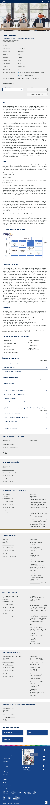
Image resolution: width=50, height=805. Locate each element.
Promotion (4, 753)
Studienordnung (7, 340)
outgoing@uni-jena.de (10, 717)
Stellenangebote (6, 758)
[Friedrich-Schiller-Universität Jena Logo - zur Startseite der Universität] (5, 1)
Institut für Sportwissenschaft (26, 75)
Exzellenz (4, 769)
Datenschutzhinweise (38, 583)
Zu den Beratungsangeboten (9, 556)
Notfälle (4, 782)
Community (5, 774)
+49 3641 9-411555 (9, 550)
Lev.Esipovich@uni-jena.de (11, 447)
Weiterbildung (5, 761)
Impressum (4, 803)
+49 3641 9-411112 (9, 670)
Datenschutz (10, 803)
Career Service (7, 739)
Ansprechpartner (35, 78)
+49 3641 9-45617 (9, 475)
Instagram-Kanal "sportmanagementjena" (37, 348)
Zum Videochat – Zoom (35, 575)
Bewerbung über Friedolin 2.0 (11, 352)
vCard (6, 453)
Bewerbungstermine (35, 345)
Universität (5, 766)
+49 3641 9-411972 (9, 507)
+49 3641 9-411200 (9, 607)
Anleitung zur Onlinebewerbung (33, 341)
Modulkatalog (8, 346)
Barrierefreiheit (16, 803)
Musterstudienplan (9, 349)
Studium (4, 750)
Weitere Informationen (8, 481)
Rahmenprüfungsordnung (10, 343)
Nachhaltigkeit (5, 772)
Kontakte (4, 779)
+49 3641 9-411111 (9, 610)
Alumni (29, 732)
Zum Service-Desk (9, 501)
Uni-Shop (4, 788)
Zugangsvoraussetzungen (8, 78)
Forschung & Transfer (7, 755)
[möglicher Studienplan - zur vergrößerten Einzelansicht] (24, 245)
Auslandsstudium (8, 732)
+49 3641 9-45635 (9, 450)
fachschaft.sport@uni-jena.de (12, 472)
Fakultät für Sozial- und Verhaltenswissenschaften (31, 72)
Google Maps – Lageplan (8, 444)
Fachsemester (6, 87)
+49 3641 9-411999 (9, 504)
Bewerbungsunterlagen (23, 78)
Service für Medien (6, 785)
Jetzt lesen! (34, 754)
